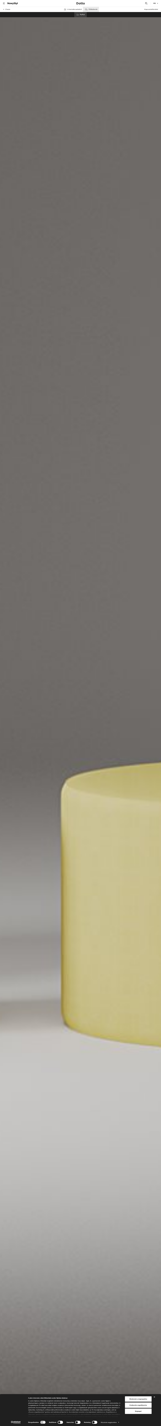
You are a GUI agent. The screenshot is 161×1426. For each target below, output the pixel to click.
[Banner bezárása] (154, 1397)
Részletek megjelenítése (109, 1422)
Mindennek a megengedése (138, 1399)
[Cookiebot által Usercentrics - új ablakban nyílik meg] (16, 1422)
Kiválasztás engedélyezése (138, 1405)
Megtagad (138, 1411)
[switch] (60, 1422)
